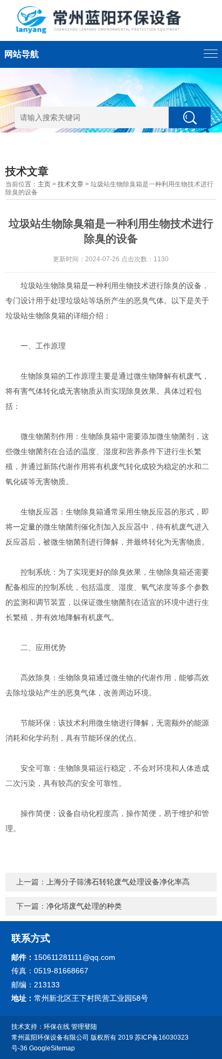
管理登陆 (84, 1026)
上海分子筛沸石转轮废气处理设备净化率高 (118, 881)
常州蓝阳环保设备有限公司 (50, 1037)
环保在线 (57, 1026)
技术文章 (71, 184)
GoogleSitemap (52, 1048)
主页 (44, 184)
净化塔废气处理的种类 (84, 906)
